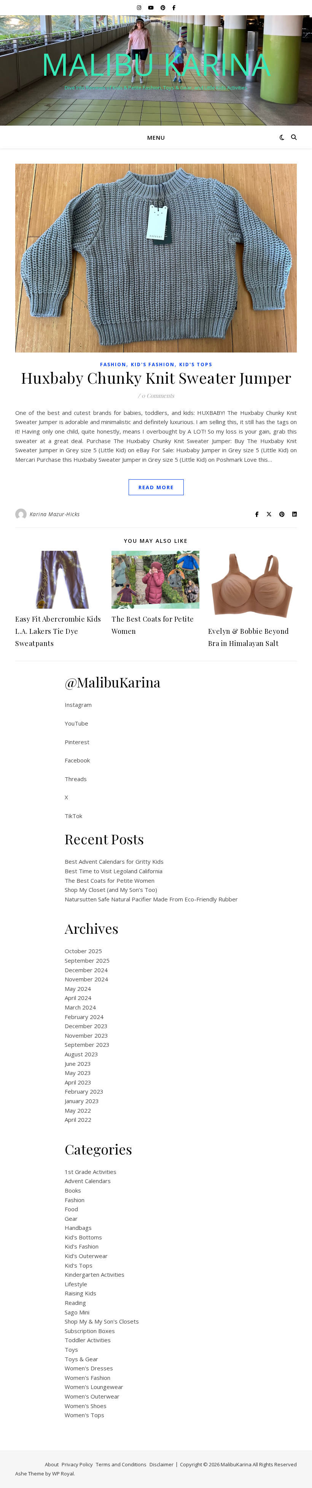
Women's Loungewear (94, 1387)
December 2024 (86, 970)
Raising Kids (80, 1293)
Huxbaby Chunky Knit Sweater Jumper (156, 377)
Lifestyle (76, 1284)
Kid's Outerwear (86, 1256)
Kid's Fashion (153, 364)
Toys (71, 1349)
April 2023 (78, 1082)
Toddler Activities (88, 1340)
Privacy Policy (77, 1464)
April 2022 (78, 1119)
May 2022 (78, 1110)
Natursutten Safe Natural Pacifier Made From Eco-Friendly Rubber (151, 899)
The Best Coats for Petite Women (109, 880)
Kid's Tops (195, 364)
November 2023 (86, 1035)
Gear (71, 1218)
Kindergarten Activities (94, 1274)
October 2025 (83, 951)
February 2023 (84, 1091)
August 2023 (81, 1054)
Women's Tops (84, 1415)
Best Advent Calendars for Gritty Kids (114, 861)
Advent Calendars (88, 1181)
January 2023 (82, 1101)
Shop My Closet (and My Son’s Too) (111, 889)
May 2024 (78, 988)
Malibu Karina (156, 64)
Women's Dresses (89, 1368)
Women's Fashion (87, 1377)
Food (71, 1209)
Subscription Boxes (90, 1331)
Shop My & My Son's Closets (102, 1321)
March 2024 (80, 1007)
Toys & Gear (81, 1359)
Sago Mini (77, 1312)
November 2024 (86, 979)
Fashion (113, 364)
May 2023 (78, 1073)
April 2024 (78, 998)
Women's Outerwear (92, 1396)
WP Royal (63, 1473)
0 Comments (158, 395)
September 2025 (87, 960)
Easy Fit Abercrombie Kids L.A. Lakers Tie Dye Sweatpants (58, 631)
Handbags (78, 1227)
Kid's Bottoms (83, 1237)
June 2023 (78, 1063)
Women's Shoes (86, 1406)
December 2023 (86, 1026)
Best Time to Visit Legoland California (113, 871)
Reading (75, 1302)
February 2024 (84, 1017)
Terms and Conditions (121, 1464)
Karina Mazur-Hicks (55, 514)
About (52, 1464)
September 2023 (87, 1044)
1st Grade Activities (90, 1171)
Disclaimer (162, 1464)
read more (156, 487)
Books (73, 1190)
